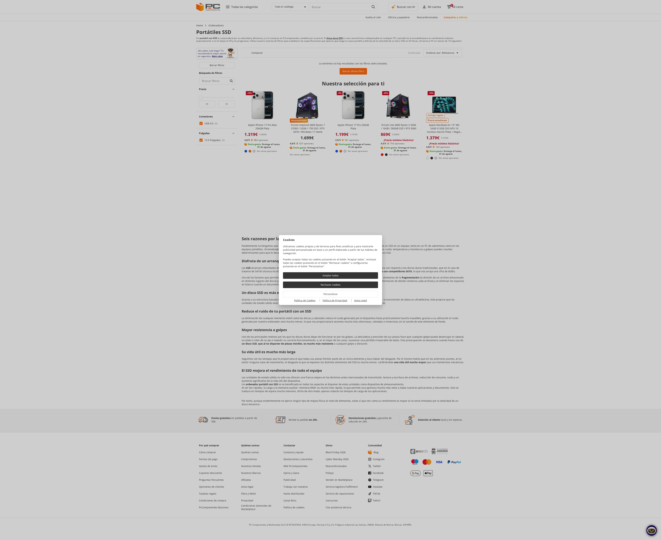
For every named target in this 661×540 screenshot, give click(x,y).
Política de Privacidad (335, 300)
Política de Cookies (305, 300)
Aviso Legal (360, 300)
